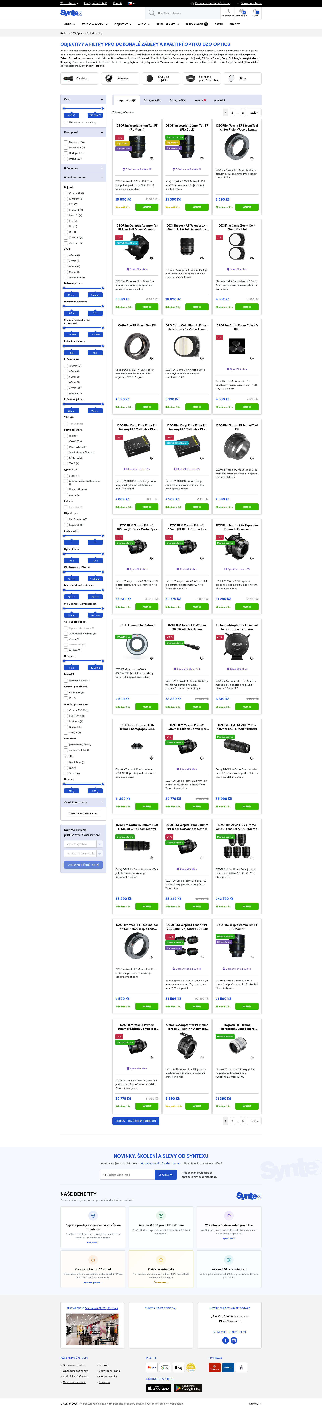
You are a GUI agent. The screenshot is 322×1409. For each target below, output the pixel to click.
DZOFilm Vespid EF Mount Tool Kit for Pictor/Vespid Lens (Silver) (137, 927)
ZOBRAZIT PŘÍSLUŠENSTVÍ (83, 865)
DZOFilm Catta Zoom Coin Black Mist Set (237, 227)
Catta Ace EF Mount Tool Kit (137, 325)
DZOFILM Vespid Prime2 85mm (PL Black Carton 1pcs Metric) (187, 527)
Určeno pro (71, 168)
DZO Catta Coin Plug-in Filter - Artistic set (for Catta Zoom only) (187, 327)
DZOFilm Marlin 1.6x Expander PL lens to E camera (237, 527)
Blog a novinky (108, 1376)
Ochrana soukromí (74, 1382)
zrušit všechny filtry (83, 813)
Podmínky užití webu (75, 1376)
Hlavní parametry (75, 177)
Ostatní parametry (75, 802)
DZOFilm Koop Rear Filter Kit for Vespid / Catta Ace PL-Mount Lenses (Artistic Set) (137, 427)
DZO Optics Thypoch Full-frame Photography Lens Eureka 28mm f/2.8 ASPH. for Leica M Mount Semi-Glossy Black (137, 727)
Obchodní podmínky (75, 1371)
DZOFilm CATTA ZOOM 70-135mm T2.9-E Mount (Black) (237, 727)
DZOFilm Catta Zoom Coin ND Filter (237, 327)
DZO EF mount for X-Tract (137, 625)
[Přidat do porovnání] (151, 158)
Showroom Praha (109, 1371)
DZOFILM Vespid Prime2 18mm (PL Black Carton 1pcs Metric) (187, 827)
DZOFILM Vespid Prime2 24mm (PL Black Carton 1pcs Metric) (187, 727)
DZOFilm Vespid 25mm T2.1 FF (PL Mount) (237, 927)
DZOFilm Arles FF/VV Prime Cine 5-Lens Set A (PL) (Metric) (237, 827)
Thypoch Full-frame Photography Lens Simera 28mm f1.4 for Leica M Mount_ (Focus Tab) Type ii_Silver (237, 1027)
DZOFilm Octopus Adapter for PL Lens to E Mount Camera (137, 227)
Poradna (104, 1382)
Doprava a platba (74, 1365)
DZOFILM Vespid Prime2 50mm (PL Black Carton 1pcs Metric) (137, 1027)
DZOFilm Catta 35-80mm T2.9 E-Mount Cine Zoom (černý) (137, 827)
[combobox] (83, 844)
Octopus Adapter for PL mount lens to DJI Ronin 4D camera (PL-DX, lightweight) (187, 1027)
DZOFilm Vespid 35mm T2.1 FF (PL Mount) (137, 127)
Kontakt (117, 3)
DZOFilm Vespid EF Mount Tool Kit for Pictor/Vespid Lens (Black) (237, 127)
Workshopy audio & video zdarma (160, 1163)
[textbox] (77, 844)
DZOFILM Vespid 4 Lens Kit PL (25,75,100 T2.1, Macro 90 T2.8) (187, 927)
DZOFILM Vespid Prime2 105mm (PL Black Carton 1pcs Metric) (137, 527)
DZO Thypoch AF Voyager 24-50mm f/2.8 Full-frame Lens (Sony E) (187, 227)
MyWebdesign (174, 1403)
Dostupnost (71, 132)
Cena (67, 99)
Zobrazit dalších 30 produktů (136, 1121)
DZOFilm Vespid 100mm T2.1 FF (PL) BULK (187, 127)
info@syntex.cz (231, 1321)
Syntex (64, 33)
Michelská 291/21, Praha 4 (101, 1308)
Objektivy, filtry (94, 33)
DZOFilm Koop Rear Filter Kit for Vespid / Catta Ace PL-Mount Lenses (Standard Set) (187, 427)
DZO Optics (77, 33)
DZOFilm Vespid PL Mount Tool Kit (237, 427)
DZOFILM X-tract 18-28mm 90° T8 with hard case (187, 627)
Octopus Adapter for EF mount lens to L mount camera (237, 627)
